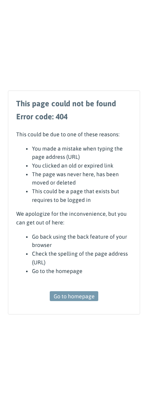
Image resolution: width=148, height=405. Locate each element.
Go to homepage (74, 296)
